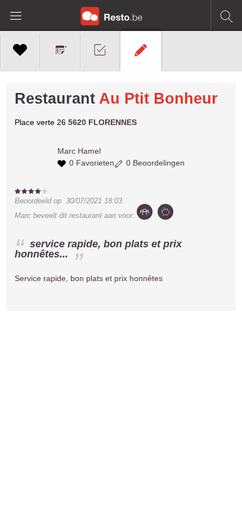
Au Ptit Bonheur (158, 98)
